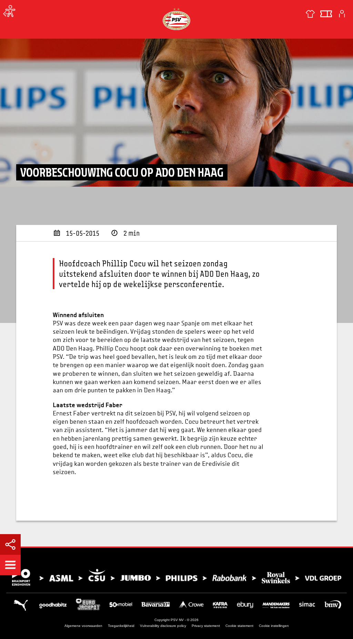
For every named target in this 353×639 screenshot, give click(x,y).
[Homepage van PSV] (176, 19)
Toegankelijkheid (121, 626)
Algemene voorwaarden (83, 626)
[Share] (10, 544)
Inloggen (342, 14)
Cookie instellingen (274, 626)
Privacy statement (206, 626)
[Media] (7, 14)
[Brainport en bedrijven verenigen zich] (176, 577)
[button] (10, 564)
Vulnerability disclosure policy (163, 626)
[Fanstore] (310, 14)
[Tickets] (326, 14)
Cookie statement (239, 626)
